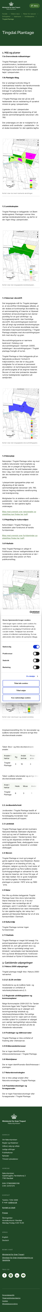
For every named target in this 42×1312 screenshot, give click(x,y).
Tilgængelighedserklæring (11, 1298)
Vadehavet (17, 16)
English (5, 1237)
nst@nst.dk (12, 1202)
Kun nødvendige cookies (21, 698)
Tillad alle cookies (21, 683)
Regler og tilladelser (10, 1143)
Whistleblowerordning (10, 1304)
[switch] (36, 653)
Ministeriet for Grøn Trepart (13, 1254)
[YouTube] (23, 1275)
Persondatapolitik (8, 1295)
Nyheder (5, 1156)
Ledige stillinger (8, 1149)
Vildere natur (15, 14)
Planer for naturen (29, 14)
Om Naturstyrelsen (9, 1140)
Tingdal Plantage (8, 19)
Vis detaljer (30, 676)
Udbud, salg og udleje (10, 1146)
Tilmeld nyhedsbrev (10, 1159)
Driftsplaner (6, 16)
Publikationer (7, 1153)
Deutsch (5, 1240)
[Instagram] (11, 1275)
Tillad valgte (21, 690)
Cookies (5, 1301)
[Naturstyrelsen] (11, 6)
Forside (4, 14)
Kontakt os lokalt (8, 1208)
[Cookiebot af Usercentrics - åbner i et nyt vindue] (29, 612)
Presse (5, 1213)
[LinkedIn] (17, 1275)
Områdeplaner (29, 16)
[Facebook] (4, 1275)
